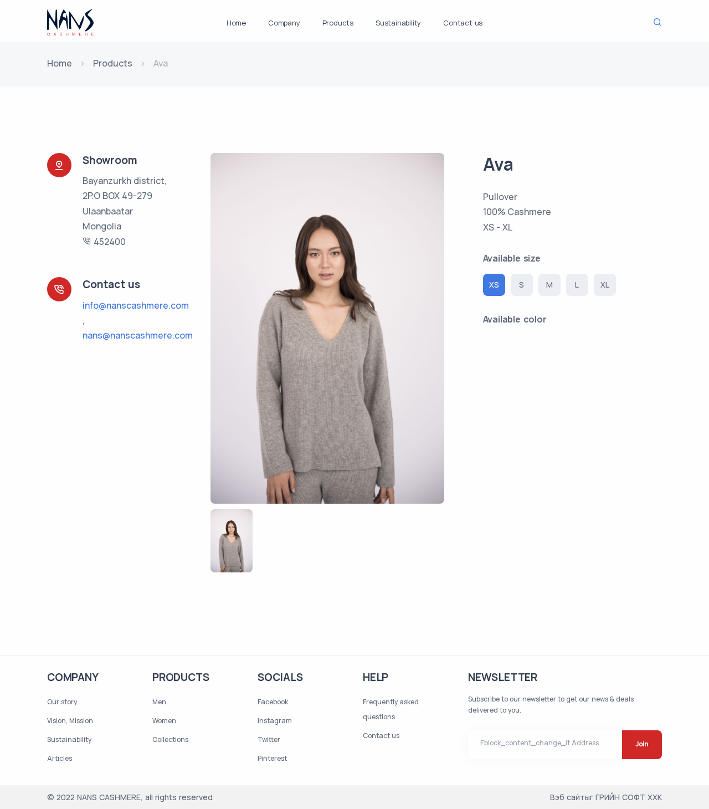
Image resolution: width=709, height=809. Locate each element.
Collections (170, 739)
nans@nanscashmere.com (138, 335)
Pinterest (272, 758)
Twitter (269, 739)
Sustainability (398, 23)
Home (236, 23)
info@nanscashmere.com (136, 305)
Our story (62, 701)
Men (159, 701)
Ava (498, 164)
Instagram (275, 720)
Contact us (462, 23)
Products (337, 23)
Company (284, 23)
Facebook (273, 701)
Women (164, 720)
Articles (59, 758)
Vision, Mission (70, 720)
